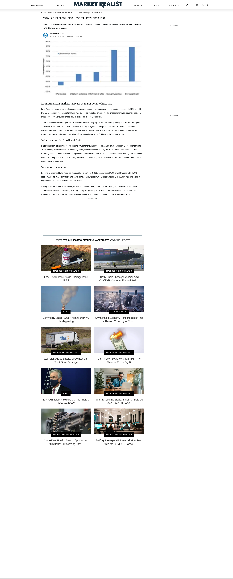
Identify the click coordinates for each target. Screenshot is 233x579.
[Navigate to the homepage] (98, 4)
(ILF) (58, 194)
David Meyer (58, 34)
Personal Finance (35, 5)
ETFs (65, 12)
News (156, 5)
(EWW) (122, 177)
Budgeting (59, 5)
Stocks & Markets (54, 12)
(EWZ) (134, 173)
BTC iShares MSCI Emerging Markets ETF (85, 12)
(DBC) (86, 190)
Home (43, 12)
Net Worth (174, 5)
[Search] (187, 4)
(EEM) (116, 194)
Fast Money (138, 5)
